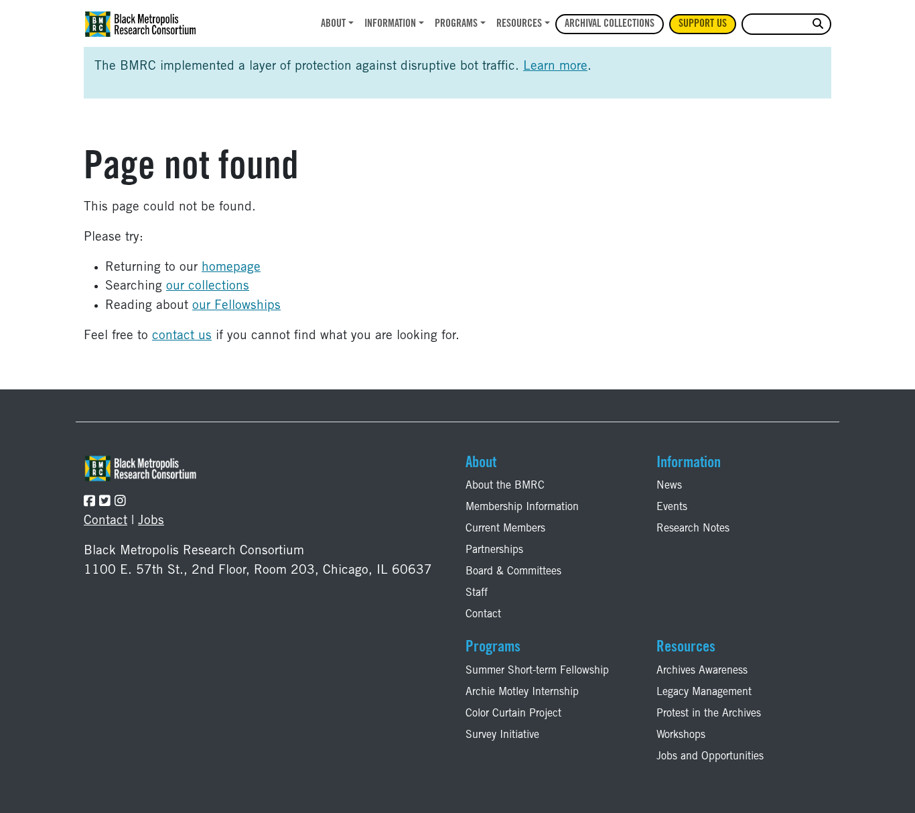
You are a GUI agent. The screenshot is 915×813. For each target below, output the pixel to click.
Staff (477, 593)
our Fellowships (236, 306)
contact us (182, 336)
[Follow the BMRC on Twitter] (105, 502)
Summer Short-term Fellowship (537, 671)
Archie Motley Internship (522, 692)
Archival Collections (609, 24)
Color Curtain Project (513, 713)
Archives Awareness (702, 671)
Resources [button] (519, 24)
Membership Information (522, 507)
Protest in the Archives (708, 713)
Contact (105, 521)
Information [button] (390, 24)
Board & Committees (513, 571)
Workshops (680, 735)
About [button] (333, 24)
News (669, 486)
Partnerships (494, 550)
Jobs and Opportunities (710, 756)
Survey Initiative (502, 735)
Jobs (151, 521)
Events (671, 507)
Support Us (703, 24)
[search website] (817, 24)
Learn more (555, 66)
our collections (207, 286)
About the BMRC (505, 486)
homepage (231, 267)
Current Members (505, 528)
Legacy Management (704, 692)
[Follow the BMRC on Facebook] (89, 502)
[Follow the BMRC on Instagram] (120, 502)
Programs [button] (456, 24)
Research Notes (692, 528)
